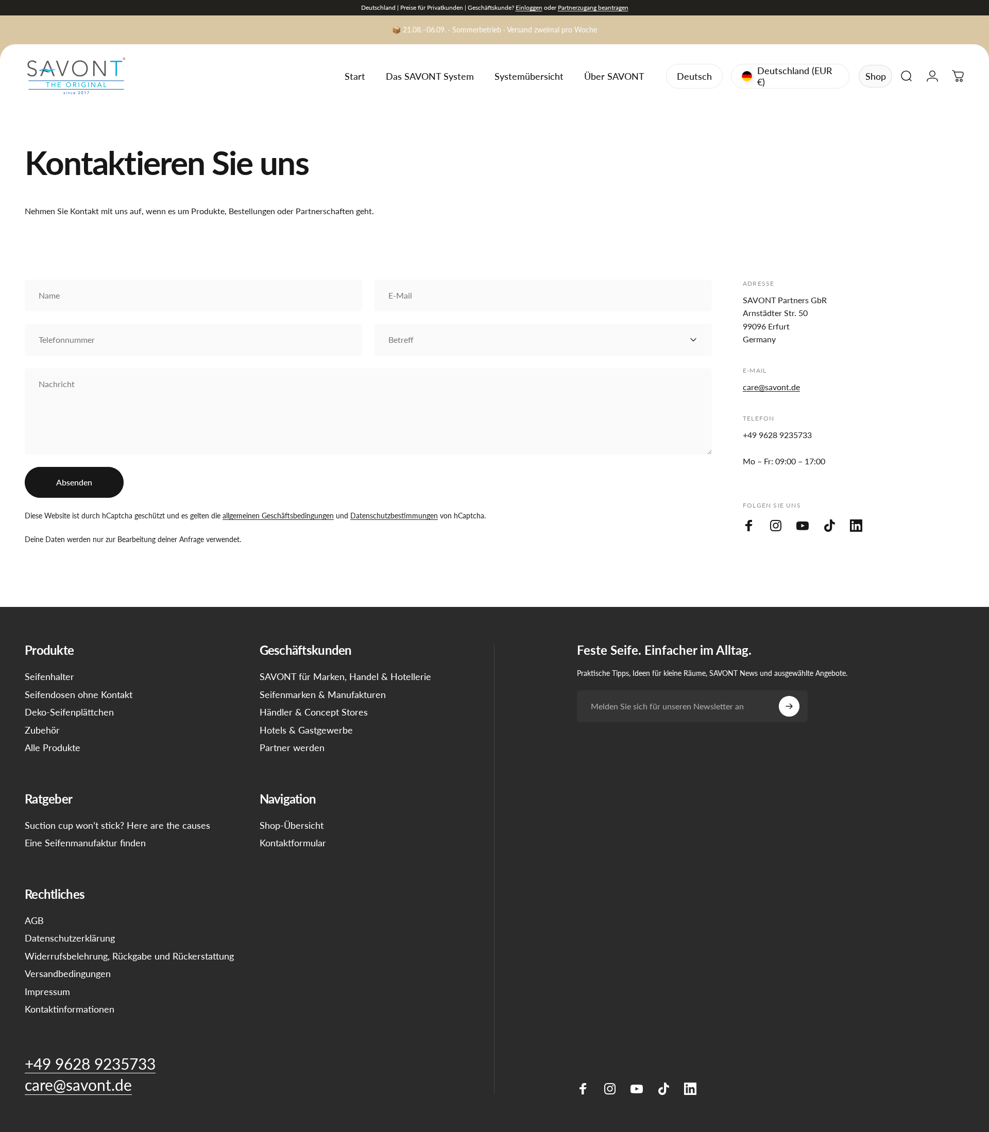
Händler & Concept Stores (314, 712)
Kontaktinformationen (69, 1009)
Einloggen (529, 7)
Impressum (47, 991)
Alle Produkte (52, 747)
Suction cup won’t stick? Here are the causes (117, 825)
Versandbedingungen (68, 973)
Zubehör (42, 730)
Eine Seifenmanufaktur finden (85, 842)
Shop (875, 76)
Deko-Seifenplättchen (69, 712)
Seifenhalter (49, 676)
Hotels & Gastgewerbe (306, 730)
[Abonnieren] (789, 706)
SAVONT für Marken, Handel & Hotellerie (345, 676)
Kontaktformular (293, 842)
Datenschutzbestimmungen (394, 515)
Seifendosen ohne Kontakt (78, 694)
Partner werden (292, 747)
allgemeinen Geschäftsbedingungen (278, 515)
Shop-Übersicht (291, 825)
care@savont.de (771, 387)
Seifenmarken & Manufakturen (323, 694)
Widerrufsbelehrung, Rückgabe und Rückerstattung (129, 956)
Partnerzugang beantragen (593, 7)
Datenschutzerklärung (70, 938)
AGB (34, 920)
